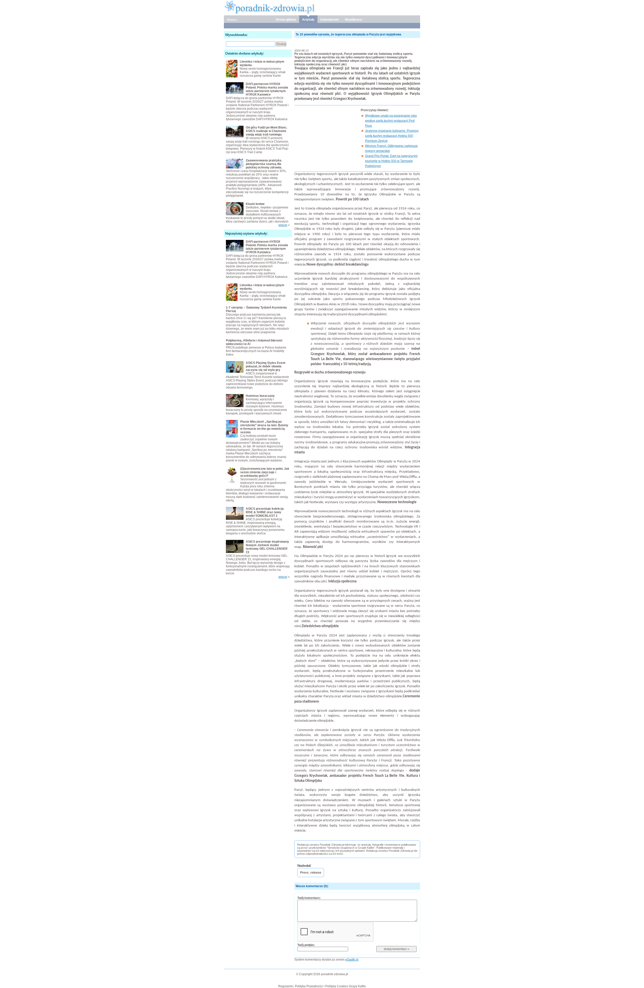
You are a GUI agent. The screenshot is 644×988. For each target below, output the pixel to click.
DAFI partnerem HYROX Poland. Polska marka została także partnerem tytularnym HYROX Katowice (267, 89)
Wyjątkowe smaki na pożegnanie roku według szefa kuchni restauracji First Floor (391, 120)
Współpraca (353, 19)
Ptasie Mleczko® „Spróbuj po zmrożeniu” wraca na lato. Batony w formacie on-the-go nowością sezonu (264, 427)
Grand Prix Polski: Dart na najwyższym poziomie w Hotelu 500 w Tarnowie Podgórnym (391, 161)
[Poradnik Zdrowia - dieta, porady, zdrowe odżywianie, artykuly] (322, 7)
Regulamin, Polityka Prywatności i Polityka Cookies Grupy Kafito (322, 986)
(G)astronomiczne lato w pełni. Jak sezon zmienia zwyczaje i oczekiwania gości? (264, 472)
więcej (282, 225)
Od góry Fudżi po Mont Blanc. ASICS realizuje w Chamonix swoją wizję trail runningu (266, 131)
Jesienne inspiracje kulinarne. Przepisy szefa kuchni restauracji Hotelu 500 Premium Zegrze (392, 136)
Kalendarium (329, 19)
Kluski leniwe (255, 204)
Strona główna (286, 19)
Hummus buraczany (260, 396)
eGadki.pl (351, 959)
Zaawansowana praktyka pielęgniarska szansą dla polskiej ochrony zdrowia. (264, 164)
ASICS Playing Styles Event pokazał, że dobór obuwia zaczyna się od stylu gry (265, 366)
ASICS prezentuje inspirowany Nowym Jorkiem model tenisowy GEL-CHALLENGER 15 (267, 547)
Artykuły (308, 19)
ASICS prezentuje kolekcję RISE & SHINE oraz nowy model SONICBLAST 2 (265, 512)
